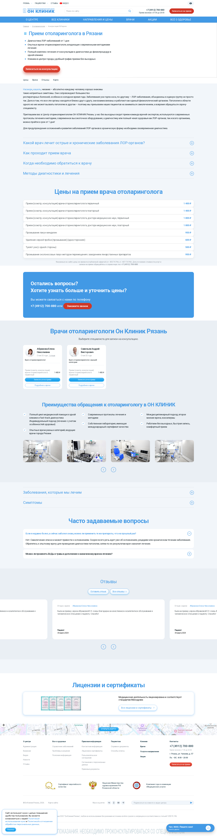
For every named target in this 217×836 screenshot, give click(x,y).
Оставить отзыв (98, 591)
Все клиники (60, 19)
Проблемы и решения (61, 751)
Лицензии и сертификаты (92, 751)
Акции (152, 19)
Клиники (143, 741)
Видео (25, 755)
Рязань (26, 3)
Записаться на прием (181, 11)
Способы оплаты (118, 751)
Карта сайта (53, 803)
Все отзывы (119, 591)
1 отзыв (52, 356)
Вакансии (27, 751)
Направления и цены (98, 19)
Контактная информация (92, 746)
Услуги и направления (149, 752)
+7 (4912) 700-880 (155, 10)
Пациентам (40, 3)
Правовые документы (90, 769)
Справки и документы (120, 746)
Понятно (10, 830)
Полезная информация (61, 755)
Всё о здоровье (180, 19)
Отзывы (54, 3)
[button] (103, 469)
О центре (32, 19)
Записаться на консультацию (42, 69)
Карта (55, 80)
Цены (26, 80)
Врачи (130, 19)
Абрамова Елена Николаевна (85, 606)
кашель (37, 89)
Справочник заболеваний (62, 746)
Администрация (29, 746)
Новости (26, 760)
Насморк (27, 89)
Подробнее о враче (42, 385)
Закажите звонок (77, 306)
